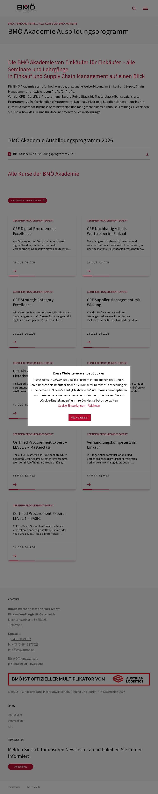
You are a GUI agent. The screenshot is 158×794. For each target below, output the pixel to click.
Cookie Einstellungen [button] (71, 406)
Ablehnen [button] (94, 406)
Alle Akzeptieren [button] (79, 417)
